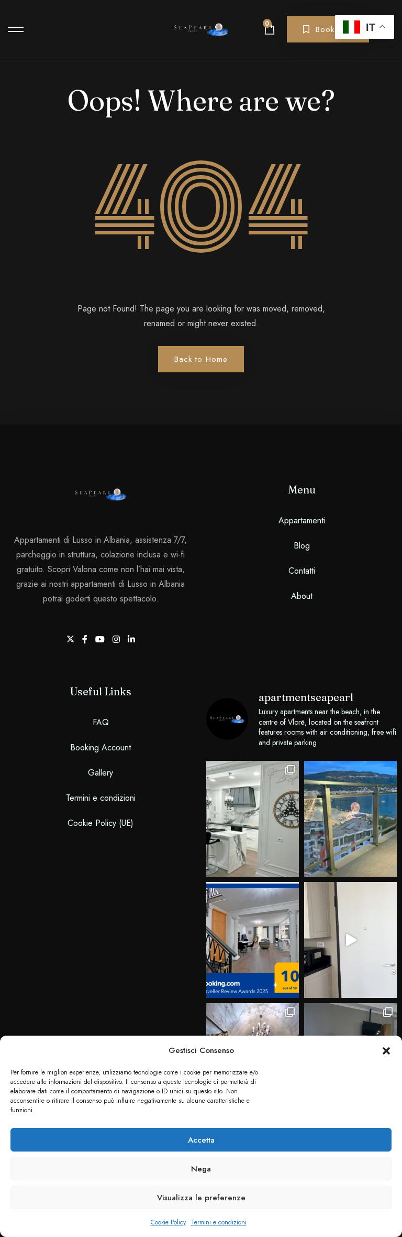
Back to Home (201, 359)
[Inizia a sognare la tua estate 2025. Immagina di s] (350, 819)
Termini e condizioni (219, 1222)
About (301, 596)
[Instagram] (117, 639)
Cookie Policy (168, 1222)
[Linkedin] (131, 639)
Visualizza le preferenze (201, 1197)
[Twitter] (71, 639)
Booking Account (100, 747)
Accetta (201, 1140)
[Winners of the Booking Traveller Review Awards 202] (252, 940)
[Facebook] (86, 639)
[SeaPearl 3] (350, 940)
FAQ (101, 722)
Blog (302, 546)
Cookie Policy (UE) (100, 823)
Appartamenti (301, 520)
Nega (201, 1169)
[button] (386, 1050)
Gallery (100, 773)
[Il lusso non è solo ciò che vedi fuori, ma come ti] (252, 819)
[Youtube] (101, 639)
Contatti (301, 571)
